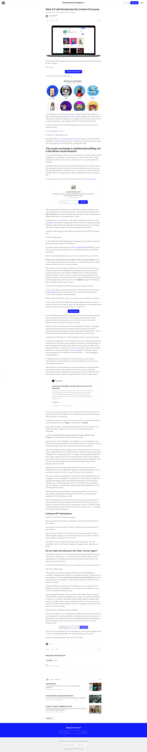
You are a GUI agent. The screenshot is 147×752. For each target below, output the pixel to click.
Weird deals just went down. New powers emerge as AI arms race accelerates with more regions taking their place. (66, 709)
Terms (77, 741)
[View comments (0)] (52, 20)
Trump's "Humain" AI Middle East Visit (59, 706)
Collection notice (84, 741)
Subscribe (134, 3)
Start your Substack (69, 745)
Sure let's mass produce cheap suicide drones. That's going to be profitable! (65, 698)
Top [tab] (47, 679)
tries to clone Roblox (61, 220)
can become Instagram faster (67, 139)
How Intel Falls (51, 684)
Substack (66, 748)
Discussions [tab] (57, 679)
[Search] (124, 2)
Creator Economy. (90, 179)
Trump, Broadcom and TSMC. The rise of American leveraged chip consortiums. (63, 686)
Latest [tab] (51, 679)
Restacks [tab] (56, 660)
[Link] (43, 150)
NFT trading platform (79, 247)
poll (53, 131)
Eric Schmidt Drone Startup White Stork (60, 696)
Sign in (142, 3)
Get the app (81, 745)
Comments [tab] (49, 660)
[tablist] (52, 660)
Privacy (73, 741)
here (61, 131)
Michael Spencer (53, 15)
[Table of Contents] (2, 376)
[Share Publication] (128, 2)
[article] (73, 687)
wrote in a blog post (76, 350)
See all (49, 718)
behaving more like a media (71, 116)
